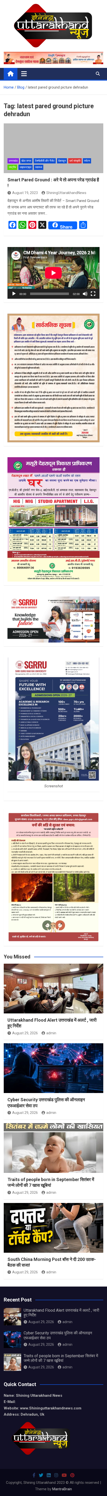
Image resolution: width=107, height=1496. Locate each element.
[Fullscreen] (93, 293)
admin (51, 1033)
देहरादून (62, 160)
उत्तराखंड (13, 160)
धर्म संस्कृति (74, 160)
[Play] (13, 293)
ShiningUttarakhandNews (66, 193)
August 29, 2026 (25, 1033)
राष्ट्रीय (12, 167)
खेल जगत (26, 160)
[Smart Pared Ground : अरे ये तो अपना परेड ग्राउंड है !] (53, 148)
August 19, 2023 (25, 193)
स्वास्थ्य (38, 167)
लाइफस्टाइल (25, 167)
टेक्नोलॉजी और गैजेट (44, 160)
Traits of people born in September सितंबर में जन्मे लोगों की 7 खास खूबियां (61, 1358)
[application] (53, 273)
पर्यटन (87, 160)
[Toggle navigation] (24, 73)
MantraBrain (62, 1489)
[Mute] (85, 293)
